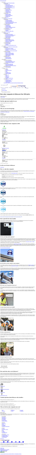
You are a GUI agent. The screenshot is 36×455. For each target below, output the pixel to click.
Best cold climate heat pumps (10, 39)
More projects (19, 87)
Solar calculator (8, 4)
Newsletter (7, 77)
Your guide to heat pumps (9, 34)
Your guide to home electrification (10, 61)
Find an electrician (8, 67)
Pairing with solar (8, 37)
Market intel (3, 423)
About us (7, 69)
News (6, 75)
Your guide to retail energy (9, 64)
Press (3, 430)
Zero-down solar (8, 16)
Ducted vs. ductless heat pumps (10, 40)
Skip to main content (3, 0)
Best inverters (7, 10)
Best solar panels (8, 9)
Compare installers (8, 12)
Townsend (21, 410)
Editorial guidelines (8, 73)
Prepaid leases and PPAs (9, 15)
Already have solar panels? (9, 23)
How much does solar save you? (10, 7)
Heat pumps (10, 87)
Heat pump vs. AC (8, 42)
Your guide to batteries (9, 20)
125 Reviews (4, 139)
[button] (7, 399)
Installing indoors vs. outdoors (10, 54)
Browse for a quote (4, 134)
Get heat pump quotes (7, 32)
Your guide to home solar (9, 5)
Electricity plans (4, 420)
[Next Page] (6, 163)
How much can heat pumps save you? (11, 45)
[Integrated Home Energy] (4, 147)
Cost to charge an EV (9, 58)
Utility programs (4, 437)
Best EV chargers (8, 52)
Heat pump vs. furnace (9, 41)
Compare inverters (8, 11)
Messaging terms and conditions (4, 449)
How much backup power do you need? (11, 22)
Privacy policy (2, 448)
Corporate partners (8, 80)
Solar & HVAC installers (9, 79)
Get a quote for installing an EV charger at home (10, 46)
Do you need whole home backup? (10, 27)
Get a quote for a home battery (8, 18)
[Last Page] (7, 163)
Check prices (2, 167)
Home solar (2, 87)
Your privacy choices (4, 451)
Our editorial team (8, 72)
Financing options (8, 29)
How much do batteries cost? (10, 21)
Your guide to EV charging (9, 48)
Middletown (12, 410)
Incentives (7, 30)
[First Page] (1, 163)
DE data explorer (4, 90)
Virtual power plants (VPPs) (9, 31)
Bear (2, 410)
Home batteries (6, 87)
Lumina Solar (4, 129)
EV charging (14, 87)
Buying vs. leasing (8, 14)
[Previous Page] (2, 163)
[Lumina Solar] (4, 129)
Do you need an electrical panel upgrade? (11, 50)
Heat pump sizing (8, 36)
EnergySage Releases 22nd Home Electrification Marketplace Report (13, 82)
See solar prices (3, 106)
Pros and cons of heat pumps (10, 35)
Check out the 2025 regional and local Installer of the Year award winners (10, 216)
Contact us (3, 431)
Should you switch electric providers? (11, 65)
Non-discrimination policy (4, 450)
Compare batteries (8, 25)
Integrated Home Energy (5, 148)
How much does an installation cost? (11, 49)
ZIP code (1, 104)
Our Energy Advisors (9, 70)
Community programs (9, 81)
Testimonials (7, 76)
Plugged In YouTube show (9, 78)
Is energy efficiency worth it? (10, 62)
